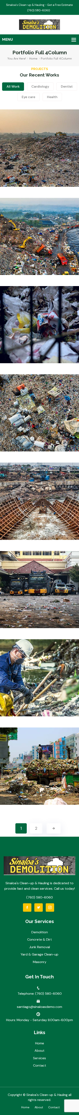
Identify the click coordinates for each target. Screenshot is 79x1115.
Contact (39, 1065)
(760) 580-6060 (39, 897)
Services (39, 1058)
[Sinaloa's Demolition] (39, 24)
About (39, 1050)
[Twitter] (38, 907)
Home (33, 58)
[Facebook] (27, 907)
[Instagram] (50, 907)
